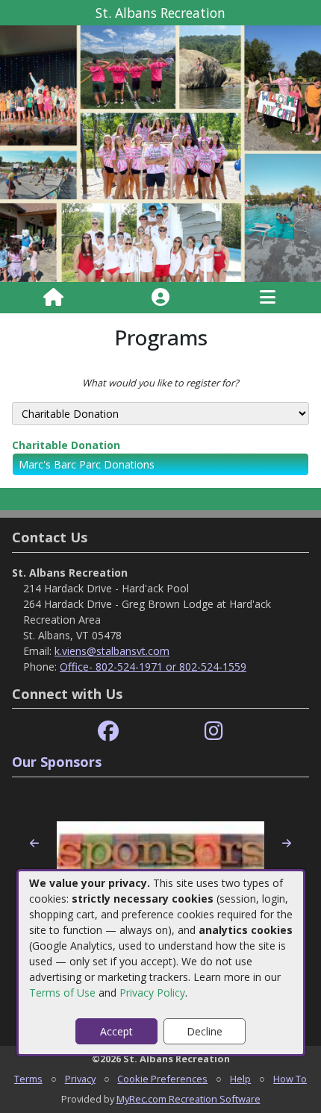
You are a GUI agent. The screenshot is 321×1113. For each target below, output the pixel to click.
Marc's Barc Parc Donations (87, 464)
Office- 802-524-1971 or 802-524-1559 (153, 666)
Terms (28, 1078)
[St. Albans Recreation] (160, 152)
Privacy (80, 1078)
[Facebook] (108, 731)
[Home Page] (53, 297)
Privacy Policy (152, 992)
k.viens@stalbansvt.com (111, 651)
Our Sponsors (57, 762)
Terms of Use (62, 992)
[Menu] (267, 297)
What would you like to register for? (160, 382)
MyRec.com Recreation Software (188, 1099)
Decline (204, 1031)
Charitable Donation (66, 445)
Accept (116, 1031)
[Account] (160, 297)
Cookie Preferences (162, 1078)
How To (290, 1078)
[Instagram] (214, 731)
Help (240, 1078)
